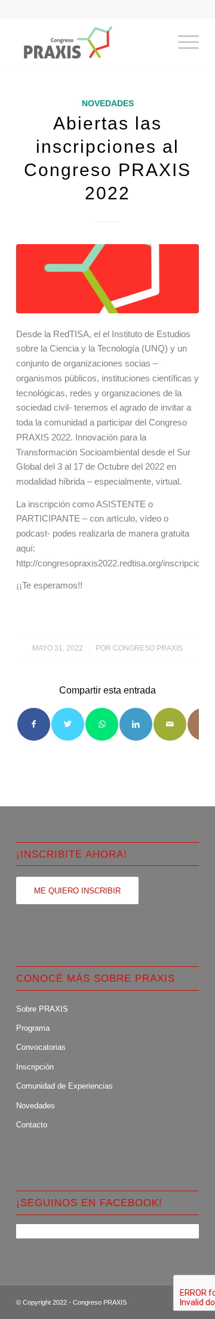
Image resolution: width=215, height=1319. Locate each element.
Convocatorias (41, 1047)
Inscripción (35, 1066)
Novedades (108, 103)
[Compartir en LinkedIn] (135, 724)
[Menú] (182, 42)
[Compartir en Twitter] (67, 724)
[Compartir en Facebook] (33, 724)
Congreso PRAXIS (148, 648)
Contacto (31, 1124)
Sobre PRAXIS (42, 1008)
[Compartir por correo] (169, 724)
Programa (33, 1028)
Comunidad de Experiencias (64, 1085)
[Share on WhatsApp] (101, 724)
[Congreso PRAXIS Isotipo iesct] (107, 278)
